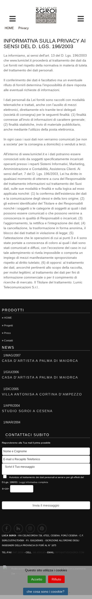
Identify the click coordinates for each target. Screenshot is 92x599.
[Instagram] (30, 528)
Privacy (23, 28)
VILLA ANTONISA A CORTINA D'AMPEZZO (42, 394)
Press (7, 333)
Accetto (36, 579)
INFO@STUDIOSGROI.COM (69, 552)
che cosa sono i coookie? (45, 591)
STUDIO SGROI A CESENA (27, 411)
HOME (9, 28)
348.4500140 (39, 552)
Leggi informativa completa (33, 482)
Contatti (8, 340)
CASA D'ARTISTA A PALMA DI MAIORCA (40, 361)
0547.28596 (18, 552)
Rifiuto (56, 579)
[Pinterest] (42, 528)
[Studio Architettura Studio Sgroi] (46, 15)
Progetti (8, 325)
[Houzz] (18, 528)
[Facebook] (6, 528)
